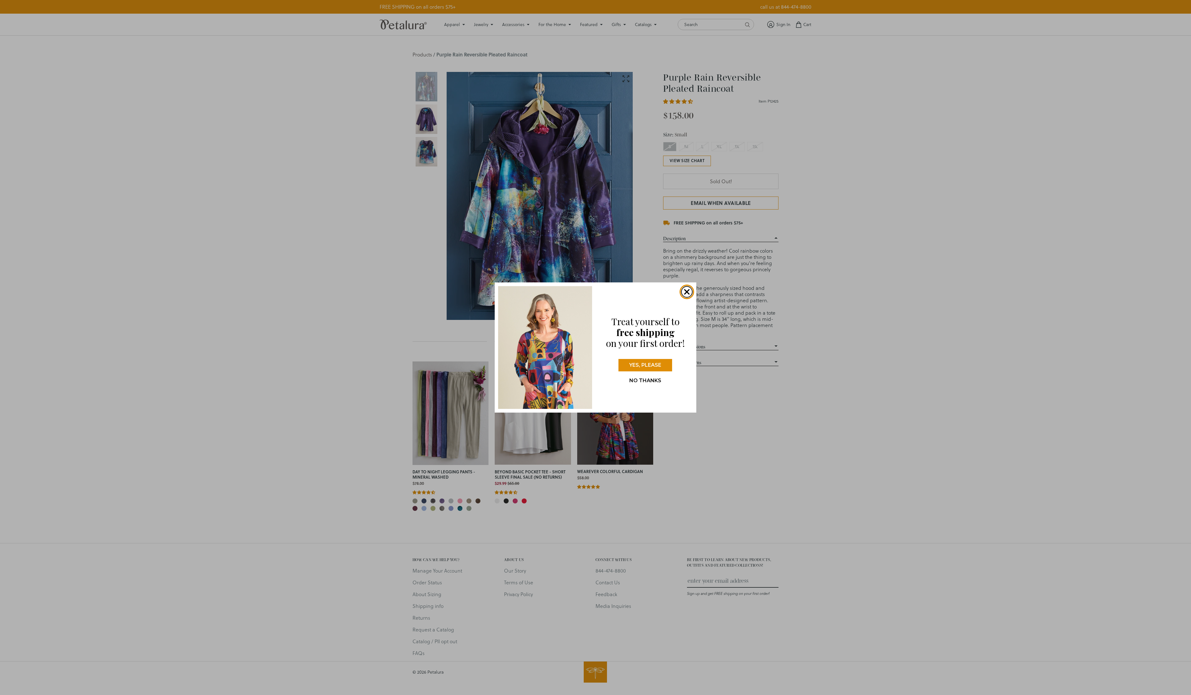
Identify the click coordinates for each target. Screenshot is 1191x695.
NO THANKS (645, 380)
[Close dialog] (686, 291)
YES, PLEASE (645, 365)
